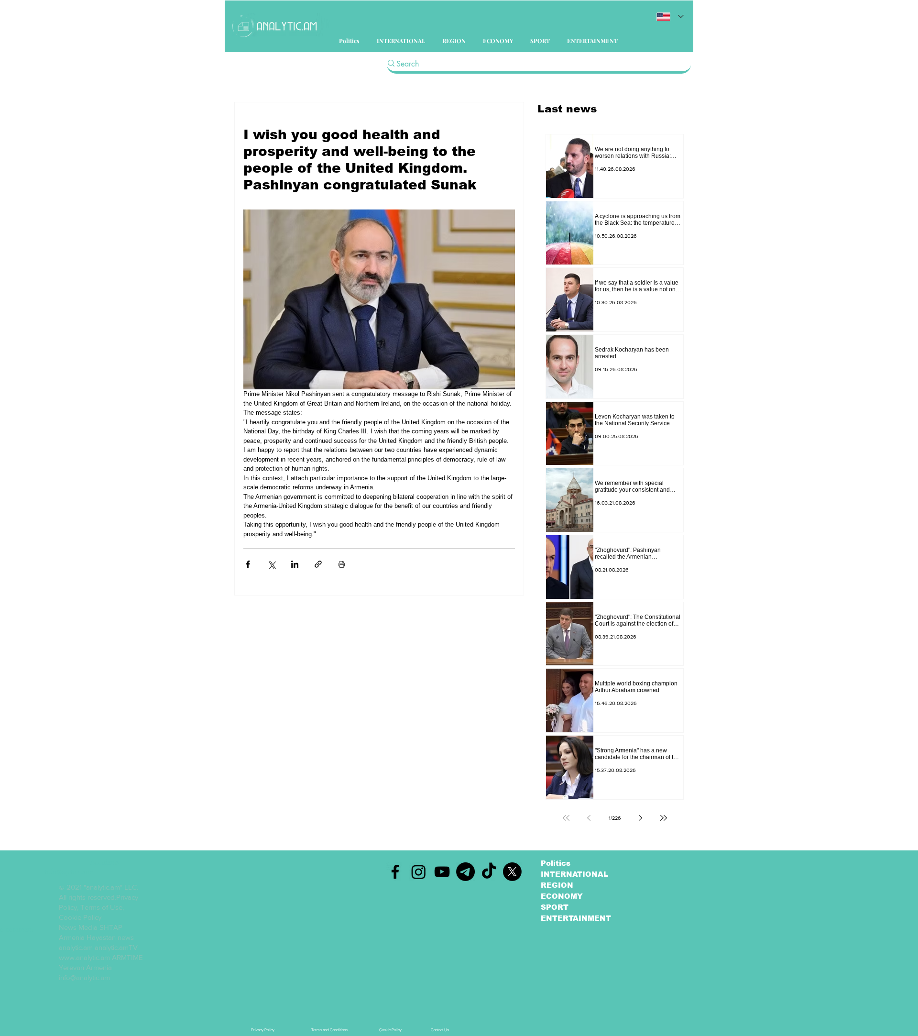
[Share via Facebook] (247, 564)
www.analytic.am (84, 957)
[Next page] (640, 818)
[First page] (566, 818)
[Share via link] (318, 564)
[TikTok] (489, 871)
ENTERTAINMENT (576, 918)
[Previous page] (589, 818)
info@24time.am (67, 872)
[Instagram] (418, 871)
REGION (557, 885)
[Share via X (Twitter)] (271, 564)
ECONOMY (562, 896)
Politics (555, 863)
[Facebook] (395, 871)
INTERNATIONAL (574, 874)
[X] (512, 871)
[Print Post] (341, 564)
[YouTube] (442, 871)
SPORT (554, 907)
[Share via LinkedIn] (294, 564)
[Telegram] (465, 871)
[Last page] (663, 818)
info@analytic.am (84, 977)
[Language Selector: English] (670, 16)
